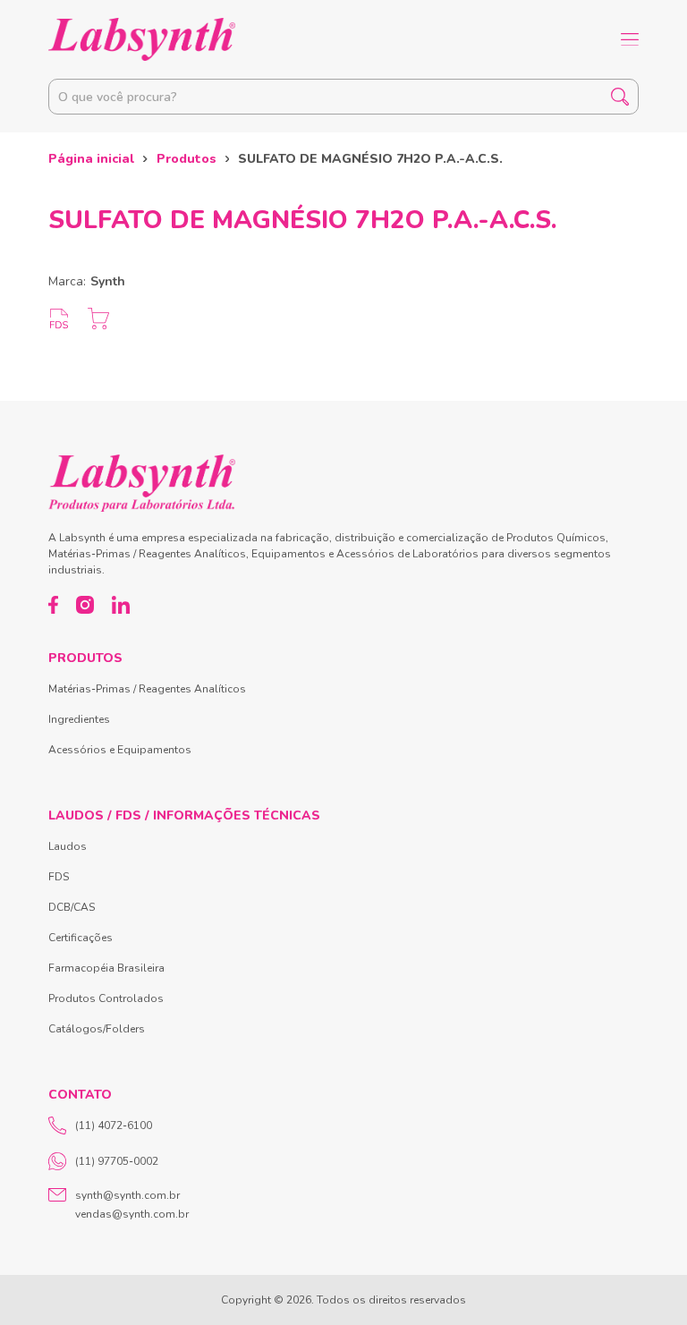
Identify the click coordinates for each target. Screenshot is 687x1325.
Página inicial (91, 158)
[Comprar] (98, 318)
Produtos (186, 158)
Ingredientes (79, 719)
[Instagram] (85, 605)
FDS (58, 877)
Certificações (80, 937)
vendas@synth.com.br (132, 1214)
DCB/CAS (71, 907)
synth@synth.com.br (127, 1195)
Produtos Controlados (106, 998)
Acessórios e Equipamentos (119, 750)
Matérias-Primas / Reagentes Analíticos (147, 689)
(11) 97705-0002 (116, 1161)
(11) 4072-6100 (113, 1125)
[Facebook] (53, 605)
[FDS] (59, 318)
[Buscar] (620, 97)
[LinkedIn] (121, 605)
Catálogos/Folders (96, 1029)
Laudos (67, 846)
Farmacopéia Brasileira (106, 968)
